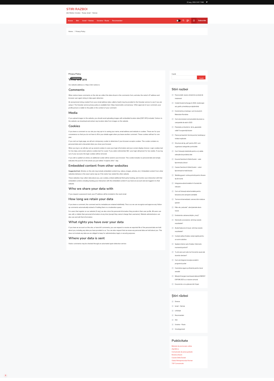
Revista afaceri (177, 355)
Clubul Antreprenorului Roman (182, 361)
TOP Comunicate (178, 363)
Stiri (77, 21)
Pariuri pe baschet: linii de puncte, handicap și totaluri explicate (190, 136)
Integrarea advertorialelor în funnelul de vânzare (188, 185)
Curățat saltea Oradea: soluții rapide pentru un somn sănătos (189, 237)
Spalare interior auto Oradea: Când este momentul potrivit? (188, 245)
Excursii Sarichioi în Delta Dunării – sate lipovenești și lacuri (188, 160)
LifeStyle (178, 311)
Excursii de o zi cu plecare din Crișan (187, 284)
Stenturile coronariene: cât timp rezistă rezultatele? (188, 221)
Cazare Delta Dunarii (179, 358)
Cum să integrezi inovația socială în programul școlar (187, 261)
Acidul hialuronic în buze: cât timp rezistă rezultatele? (188, 229)
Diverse (177, 301)
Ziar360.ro (175, 349)
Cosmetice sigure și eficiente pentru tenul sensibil (189, 269)
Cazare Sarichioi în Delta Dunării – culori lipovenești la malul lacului (188, 169)
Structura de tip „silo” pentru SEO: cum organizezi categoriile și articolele (188, 144)
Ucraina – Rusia (103, 21)
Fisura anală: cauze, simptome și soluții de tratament (189, 96)
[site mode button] (178, 21)
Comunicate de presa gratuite (182, 352)
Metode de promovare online (182, 346)
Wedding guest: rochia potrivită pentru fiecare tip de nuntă (190, 177)
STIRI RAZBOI (76, 9)
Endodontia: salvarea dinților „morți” (187, 215)
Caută (174, 74)
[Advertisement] (137, 51)
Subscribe (202, 21)
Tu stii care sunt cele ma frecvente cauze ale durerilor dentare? (190, 253)
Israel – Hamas (88, 21)
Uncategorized (180, 329)
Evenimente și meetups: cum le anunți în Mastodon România (188, 112)
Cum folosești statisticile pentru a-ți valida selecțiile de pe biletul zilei (189, 152)
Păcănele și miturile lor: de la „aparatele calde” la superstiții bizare (188, 128)
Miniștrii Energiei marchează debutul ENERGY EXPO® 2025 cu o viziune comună (190, 277)
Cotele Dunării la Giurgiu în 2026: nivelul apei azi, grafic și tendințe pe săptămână (189, 104)
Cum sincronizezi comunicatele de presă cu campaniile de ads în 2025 (189, 120)
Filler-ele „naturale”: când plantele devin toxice (188, 209)
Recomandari (117, 21)
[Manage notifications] (5, 375)
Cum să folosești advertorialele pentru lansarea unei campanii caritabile (188, 193)
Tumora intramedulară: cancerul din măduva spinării (190, 201)
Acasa (70, 21)
